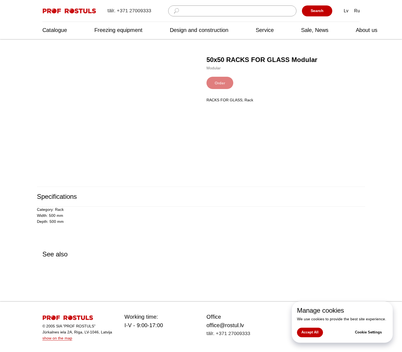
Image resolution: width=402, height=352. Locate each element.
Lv (346, 10)
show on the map (57, 338)
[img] (69, 11)
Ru (357, 10)
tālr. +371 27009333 (129, 10)
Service (265, 30)
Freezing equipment (118, 30)
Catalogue (54, 30)
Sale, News (314, 30)
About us (366, 30)
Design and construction (199, 30)
